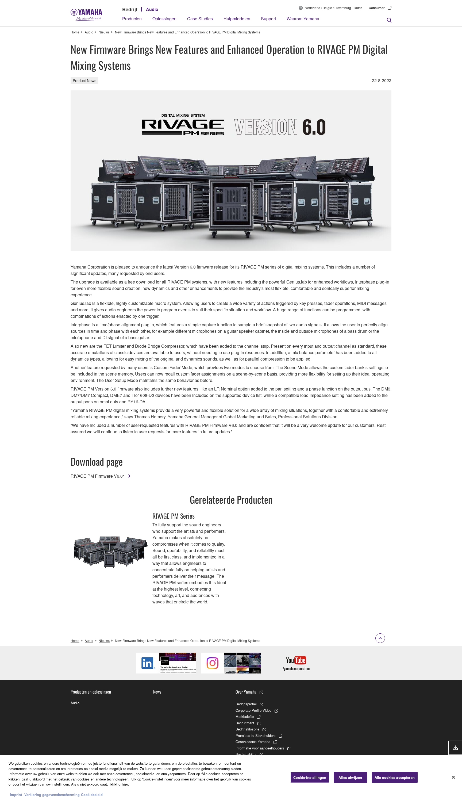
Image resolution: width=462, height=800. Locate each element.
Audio (152, 9)
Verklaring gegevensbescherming (52, 794)
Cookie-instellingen (309, 777)
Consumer (377, 7)
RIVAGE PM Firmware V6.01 (98, 476)
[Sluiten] (453, 777)
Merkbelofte (245, 716)
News (157, 691)
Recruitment (245, 722)
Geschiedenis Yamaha (253, 741)
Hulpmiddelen (237, 19)
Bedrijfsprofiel (246, 703)
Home (75, 32)
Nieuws (104, 32)
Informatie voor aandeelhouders (260, 748)
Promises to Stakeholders (256, 735)
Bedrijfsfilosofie (247, 729)
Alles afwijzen (350, 777)
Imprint (16, 794)
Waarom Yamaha (303, 19)
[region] (231, 777)
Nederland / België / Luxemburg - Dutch (333, 7)
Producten (132, 19)
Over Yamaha (246, 691)
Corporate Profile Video (253, 710)
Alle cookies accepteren (395, 777)
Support (268, 19)
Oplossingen (164, 19)
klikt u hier (119, 784)
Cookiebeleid (92, 794)
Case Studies (200, 19)
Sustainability (246, 754)
